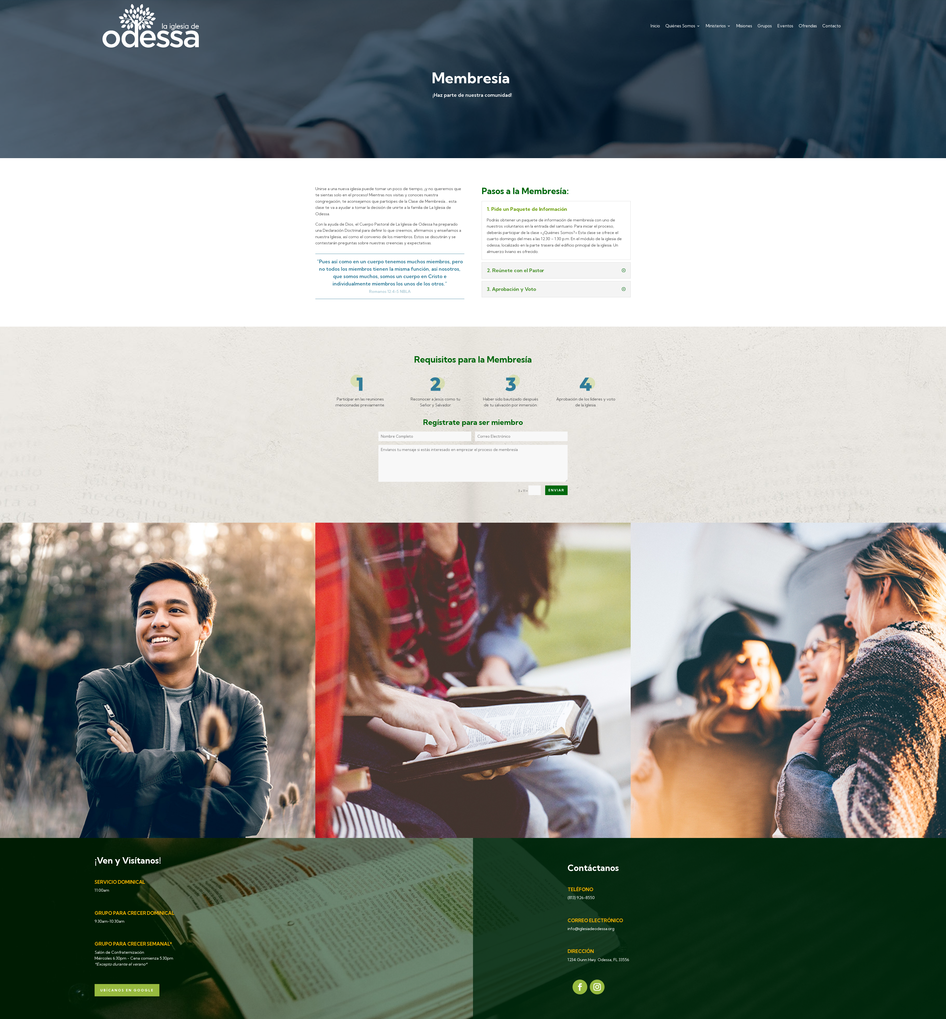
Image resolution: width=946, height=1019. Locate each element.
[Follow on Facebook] (580, 987)
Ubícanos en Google (127, 990)
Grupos (765, 25)
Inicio (655, 25)
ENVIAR (556, 490)
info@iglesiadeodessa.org (591, 928)
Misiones (744, 25)
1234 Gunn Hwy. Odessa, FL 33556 (598, 959)
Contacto (831, 25)
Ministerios (716, 25)
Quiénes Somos (680, 25)
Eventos (785, 25)
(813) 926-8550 (581, 897)
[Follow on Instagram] (597, 987)
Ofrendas (808, 25)
